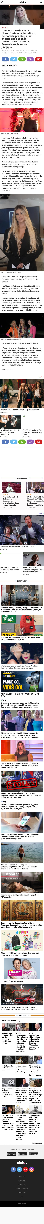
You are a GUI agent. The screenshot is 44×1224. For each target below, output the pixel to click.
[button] (2, 491)
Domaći (4, 27)
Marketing (22, 1181)
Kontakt (22, 1177)
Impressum (22, 1185)
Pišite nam (22, 1193)
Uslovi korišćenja (22, 1189)
